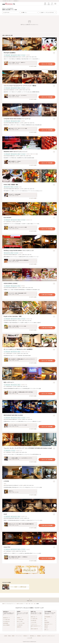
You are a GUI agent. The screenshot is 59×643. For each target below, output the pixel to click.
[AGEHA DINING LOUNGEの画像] (29, 274)
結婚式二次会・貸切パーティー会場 (22, 603)
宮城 (29, 603)
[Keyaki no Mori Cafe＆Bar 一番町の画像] (29, 307)
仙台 (32, 603)
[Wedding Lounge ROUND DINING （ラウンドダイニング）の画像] (29, 241)
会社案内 (5, 635)
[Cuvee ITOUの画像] (29, 538)
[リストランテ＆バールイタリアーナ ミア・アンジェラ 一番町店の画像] (29, 76)
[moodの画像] (29, 505)
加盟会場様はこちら (33, 635)
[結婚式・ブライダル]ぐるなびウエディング (8, 603)
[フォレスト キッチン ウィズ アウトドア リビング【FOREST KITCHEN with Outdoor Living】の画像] (29, 439)
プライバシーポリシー (18, 635)
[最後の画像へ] (54, 44)
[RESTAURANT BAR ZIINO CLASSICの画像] (29, 406)
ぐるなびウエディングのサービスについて (48, 635)
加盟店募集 (39, 635)
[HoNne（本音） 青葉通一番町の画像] (29, 175)
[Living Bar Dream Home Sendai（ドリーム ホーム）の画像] (29, 109)
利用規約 (9, 635)
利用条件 (13, 635)
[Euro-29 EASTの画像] (29, 208)
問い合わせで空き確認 (47, 294)
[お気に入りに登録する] (54, 53)
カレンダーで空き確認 (47, 63)
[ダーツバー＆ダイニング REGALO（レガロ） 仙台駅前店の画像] (29, 340)
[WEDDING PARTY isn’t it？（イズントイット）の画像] (29, 142)
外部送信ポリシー (26, 635)
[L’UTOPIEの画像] (29, 472)
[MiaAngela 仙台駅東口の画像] (29, 44)
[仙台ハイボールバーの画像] (29, 373)
